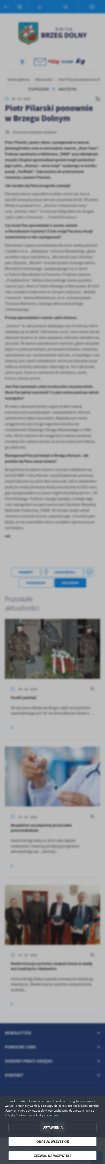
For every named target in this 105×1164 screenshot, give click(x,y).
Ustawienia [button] (52, 1127)
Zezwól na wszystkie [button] (52, 1155)
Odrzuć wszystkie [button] (52, 1141)
